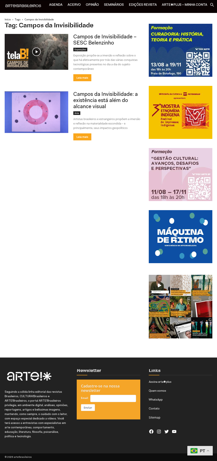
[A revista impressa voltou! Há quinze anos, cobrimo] (201, 306)
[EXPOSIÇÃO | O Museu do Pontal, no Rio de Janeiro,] (180, 306)
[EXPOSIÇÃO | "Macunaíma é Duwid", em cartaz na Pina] (159, 327)
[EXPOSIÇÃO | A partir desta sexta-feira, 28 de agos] (201, 285)
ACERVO (74, 5)
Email (84, 398)
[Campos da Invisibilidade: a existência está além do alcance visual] (36, 112)
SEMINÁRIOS (114, 5)
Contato (154, 408)
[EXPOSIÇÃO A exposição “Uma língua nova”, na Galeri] (159, 306)
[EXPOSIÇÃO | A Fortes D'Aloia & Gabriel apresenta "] (180, 285)
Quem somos (157, 391)
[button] (212, 5)
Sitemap (154, 417)
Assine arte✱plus (160, 382)
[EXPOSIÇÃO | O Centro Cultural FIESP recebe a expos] (201, 327)
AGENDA (56, 5)
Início (8, 19)
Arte (77, 113)
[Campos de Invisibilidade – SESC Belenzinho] (36, 52)
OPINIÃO (92, 5)
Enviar (88, 407)
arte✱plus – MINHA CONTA (184, 5)
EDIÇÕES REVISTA (143, 5)
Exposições (80, 49)
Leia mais (82, 77)
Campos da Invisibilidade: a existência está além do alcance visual (105, 100)
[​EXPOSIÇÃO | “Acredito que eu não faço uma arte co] (159, 285)
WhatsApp (156, 399)
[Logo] (25, 6)
